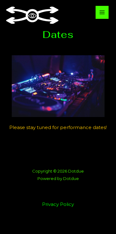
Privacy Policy (58, 204)
